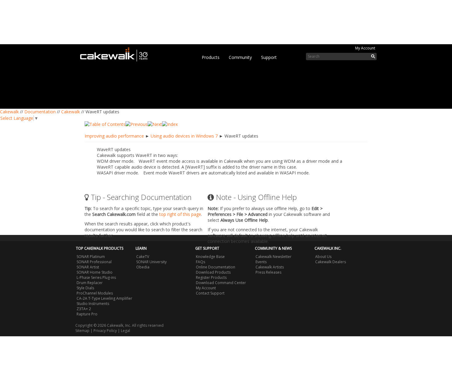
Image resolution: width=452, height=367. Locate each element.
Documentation (40, 112)
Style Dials (85, 288)
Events (261, 261)
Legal (125, 330)
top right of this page (180, 214)
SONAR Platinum (91, 256)
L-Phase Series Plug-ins (96, 277)
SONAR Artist (88, 267)
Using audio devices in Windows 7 (184, 136)
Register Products (211, 277)
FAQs (200, 261)
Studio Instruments (93, 303)
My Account (365, 48)
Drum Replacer (90, 282)
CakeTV (142, 256)
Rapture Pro (87, 314)
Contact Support (210, 293)
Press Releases (268, 272)
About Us (323, 256)
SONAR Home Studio (95, 272)
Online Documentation (215, 267)
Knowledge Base (210, 256)
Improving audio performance (114, 136)
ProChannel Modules (95, 293)
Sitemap (82, 330)
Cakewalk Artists (270, 267)
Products (211, 57)
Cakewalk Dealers (330, 261)
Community (240, 57)
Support (269, 57)
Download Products (213, 272)
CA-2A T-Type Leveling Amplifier (104, 298)
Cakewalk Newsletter (273, 256)
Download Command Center (221, 282)
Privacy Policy (105, 330)
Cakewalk (9, 112)
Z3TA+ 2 (84, 308)
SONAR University (151, 261)
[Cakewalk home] (116, 53)
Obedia (142, 267)
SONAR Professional (94, 261)
